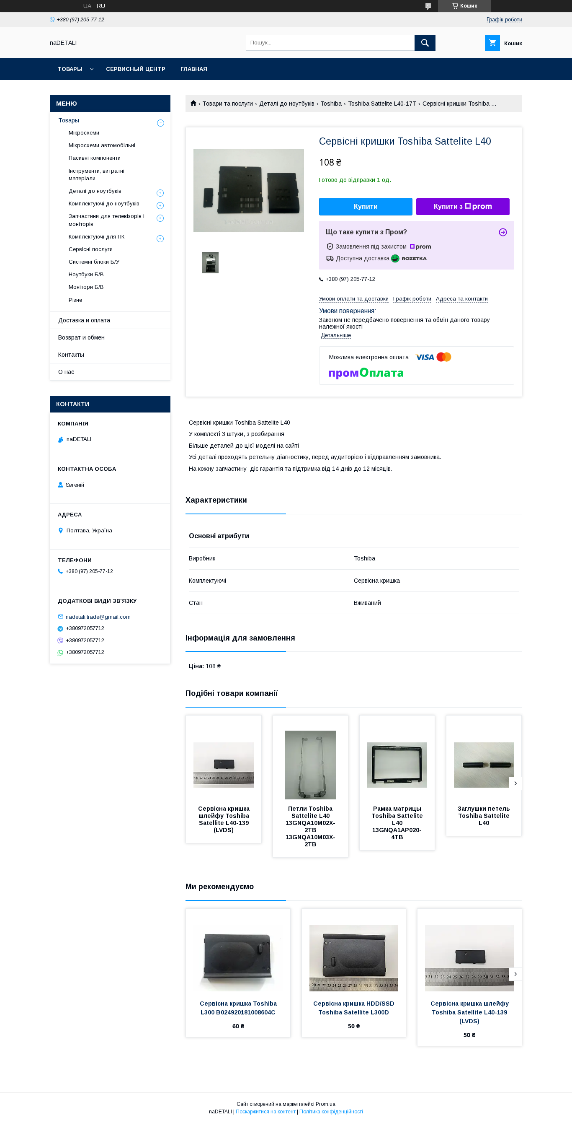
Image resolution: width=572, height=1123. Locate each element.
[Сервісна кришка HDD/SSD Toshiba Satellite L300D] (354, 951)
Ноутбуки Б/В (86, 274)
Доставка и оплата (84, 320)
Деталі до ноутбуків (286, 103)
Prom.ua (325, 1104)
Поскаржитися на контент (266, 1112)
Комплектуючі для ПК (96, 236)
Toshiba (331, 103)
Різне (75, 300)
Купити (366, 206)
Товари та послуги (227, 103)
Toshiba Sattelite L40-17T (382, 103)
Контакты (71, 354)
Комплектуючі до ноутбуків (104, 203)
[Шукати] (425, 43)
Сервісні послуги (91, 249)
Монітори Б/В (86, 287)
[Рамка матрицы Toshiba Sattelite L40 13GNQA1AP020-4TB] (397, 757)
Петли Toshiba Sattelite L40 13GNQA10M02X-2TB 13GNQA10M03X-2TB (310, 826)
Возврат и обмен (81, 337)
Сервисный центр (135, 69)
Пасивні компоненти (95, 158)
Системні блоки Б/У (94, 262)
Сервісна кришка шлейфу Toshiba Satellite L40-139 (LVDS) (224, 819)
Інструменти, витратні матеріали (96, 175)
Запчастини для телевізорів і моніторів (106, 220)
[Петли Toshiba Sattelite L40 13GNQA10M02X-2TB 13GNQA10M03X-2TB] (310, 757)
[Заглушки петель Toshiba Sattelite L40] (484, 757)
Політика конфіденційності (331, 1112)
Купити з (448, 206)
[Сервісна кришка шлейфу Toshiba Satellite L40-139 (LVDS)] (223, 757)
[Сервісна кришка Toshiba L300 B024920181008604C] (238, 951)
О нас (66, 371)
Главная (193, 69)
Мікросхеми (84, 133)
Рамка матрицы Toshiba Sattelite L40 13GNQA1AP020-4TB (398, 822)
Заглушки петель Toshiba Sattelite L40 (485, 815)
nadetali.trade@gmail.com (98, 616)
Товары (69, 69)
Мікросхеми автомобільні (102, 145)
